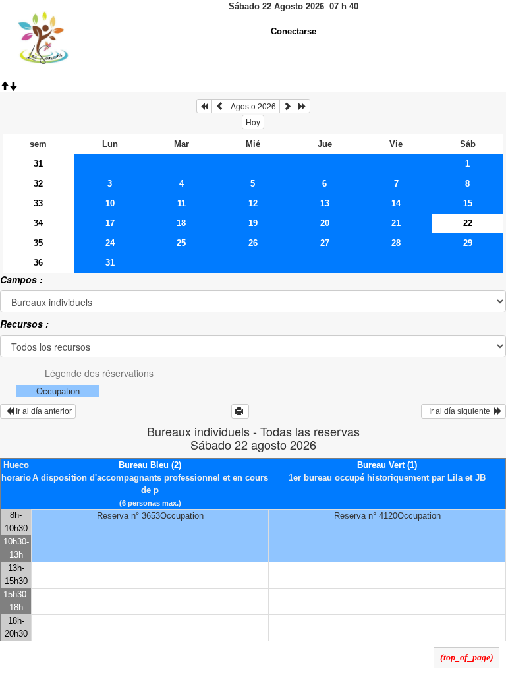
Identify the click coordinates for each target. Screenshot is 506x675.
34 (38, 223)
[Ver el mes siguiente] (287, 106)
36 (38, 263)
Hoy (253, 121)
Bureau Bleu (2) (150, 465)
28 (396, 243)
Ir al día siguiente (459, 411)
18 (181, 223)
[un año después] (302, 106)
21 (396, 223)
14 (396, 203)
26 (253, 243)
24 (110, 243)
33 (38, 203)
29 (467, 243)
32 (38, 184)
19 (253, 223)
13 (324, 203)
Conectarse (293, 31)
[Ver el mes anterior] (219, 106)
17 (110, 223)
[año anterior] (204, 106)
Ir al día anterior (43, 411)
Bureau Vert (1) (387, 465)
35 (38, 243)
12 (253, 203)
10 (110, 203)
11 (181, 203)
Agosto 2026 (253, 105)
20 (324, 223)
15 (467, 203)
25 (181, 243)
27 (324, 243)
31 (38, 164)
